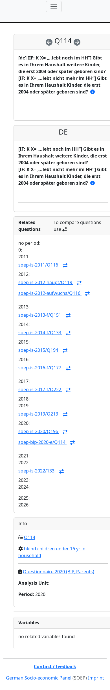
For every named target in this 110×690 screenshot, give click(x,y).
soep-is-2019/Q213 (38, 414)
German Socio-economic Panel (38, 678)
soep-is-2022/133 (37, 471)
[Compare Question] (65, 265)
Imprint (96, 678)
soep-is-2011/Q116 (38, 265)
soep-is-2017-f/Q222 (40, 389)
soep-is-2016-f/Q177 (40, 368)
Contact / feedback (55, 666)
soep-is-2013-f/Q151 (40, 315)
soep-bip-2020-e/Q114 (42, 442)
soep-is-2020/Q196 (38, 431)
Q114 (29, 537)
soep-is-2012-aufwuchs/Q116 (50, 293)
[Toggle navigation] (54, 6)
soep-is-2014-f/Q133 (40, 332)
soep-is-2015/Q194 (38, 350)
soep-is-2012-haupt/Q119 (45, 282)
